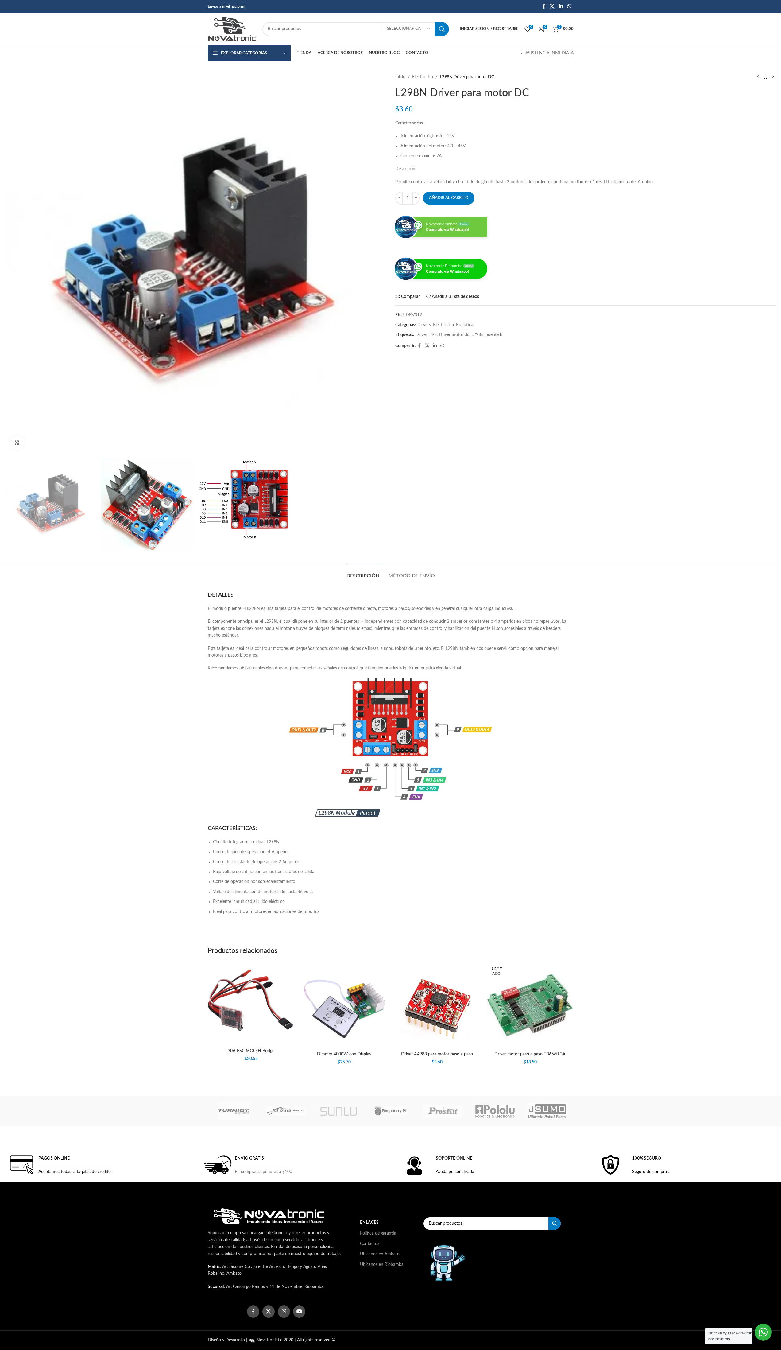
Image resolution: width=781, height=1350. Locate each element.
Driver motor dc (454, 335)
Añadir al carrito (448, 198)
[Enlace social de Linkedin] (561, 6)
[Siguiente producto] (772, 77)
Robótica (464, 325)
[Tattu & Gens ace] (286, 1111)
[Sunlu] (338, 1111)
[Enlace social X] (552, 6)
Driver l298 (426, 335)
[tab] (362, 573)
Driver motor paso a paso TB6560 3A (530, 1054)
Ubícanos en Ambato (380, 1254)
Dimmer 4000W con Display (344, 1054)
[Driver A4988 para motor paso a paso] (437, 1005)
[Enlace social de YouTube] (299, 1311)
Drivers (424, 325)
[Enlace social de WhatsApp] (569, 6)
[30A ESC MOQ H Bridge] (251, 1003)
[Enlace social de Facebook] (544, 6)
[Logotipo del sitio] (232, 29)
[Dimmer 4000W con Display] (344, 1005)
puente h (493, 335)
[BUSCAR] (442, 29)
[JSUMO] (547, 1111)
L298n (477, 335)
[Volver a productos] (765, 77)
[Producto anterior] (758, 77)
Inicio (400, 77)
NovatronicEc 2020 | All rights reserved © (295, 1340)
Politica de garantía (378, 1233)
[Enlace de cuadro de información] (58, 1164)
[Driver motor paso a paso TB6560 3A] (530, 1005)
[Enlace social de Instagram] (284, 1311)
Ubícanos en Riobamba (382, 1264)
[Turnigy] (234, 1111)
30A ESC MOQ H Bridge (251, 1051)
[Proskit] (443, 1111)
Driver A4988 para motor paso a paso (437, 1054)
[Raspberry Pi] (390, 1111)
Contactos (369, 1244)
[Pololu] (495, 1111)
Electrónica (422, 77)
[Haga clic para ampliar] (17, 442)
